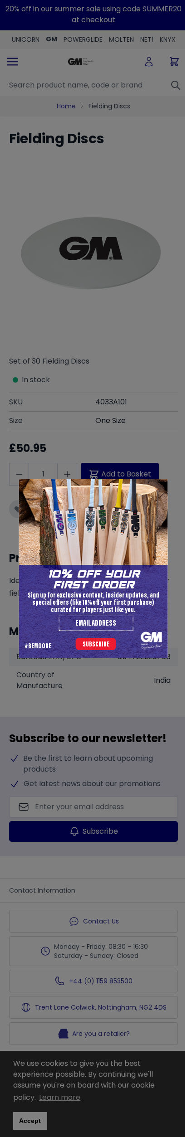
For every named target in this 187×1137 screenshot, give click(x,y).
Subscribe (96, 644)
